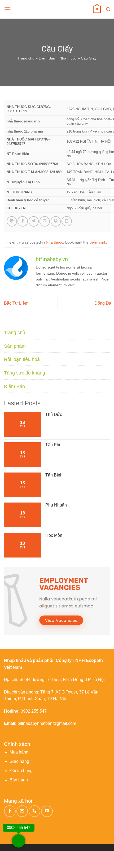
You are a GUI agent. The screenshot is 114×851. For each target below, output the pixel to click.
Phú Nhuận (56, 505)
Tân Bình (54, 475)
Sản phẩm (15, 346)
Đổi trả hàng (21, 770)
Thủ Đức (53, 414)
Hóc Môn (53, 535)
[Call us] (34, 811)
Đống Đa (102, 303)
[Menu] (7, 9)
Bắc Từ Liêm (16, 303)
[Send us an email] (22, 811)
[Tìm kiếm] (108, 9)
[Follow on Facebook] (10, 811)
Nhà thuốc (68, 58)
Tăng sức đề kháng (24, 373)
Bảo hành (19, 780)
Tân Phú (53, 444)
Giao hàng (19, 761)
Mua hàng (19, 752)
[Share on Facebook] (22, 221)
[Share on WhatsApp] (12, 221)
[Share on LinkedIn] (67, 221)
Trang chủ (25, 58)
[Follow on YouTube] (47, 811)
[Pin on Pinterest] (56, 221)
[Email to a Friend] (45, 221)
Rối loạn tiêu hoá (22, 359)
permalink (98, 242)
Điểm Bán (47, 58)
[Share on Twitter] (34, 221)
